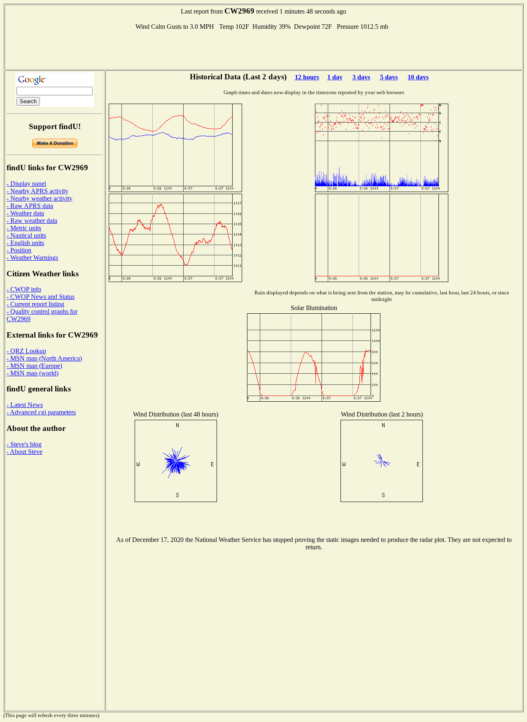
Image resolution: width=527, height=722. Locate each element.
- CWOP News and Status (41, 296)
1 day (335, 77)
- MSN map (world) (32, 373)
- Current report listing (35, 304)
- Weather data (25, 213)
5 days (389, 77)
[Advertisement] (263, 48)
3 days (361, 77)
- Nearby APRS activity (37, 190)
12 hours (307, 77)
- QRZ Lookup (26, 350)
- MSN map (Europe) (34, 365)
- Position (19, 250)
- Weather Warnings (32, 257)
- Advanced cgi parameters (41, 412)
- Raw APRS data (30, 205)
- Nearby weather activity (39, 198)
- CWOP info (24, 289)
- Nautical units (26, 235)
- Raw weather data (32, 220)
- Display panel (26, 183)
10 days (418, 77)
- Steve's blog (24, 444)
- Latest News (25, 404)
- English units (25, 242)
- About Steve (24, 451)
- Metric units (24, 227)
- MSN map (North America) (44, 358)
